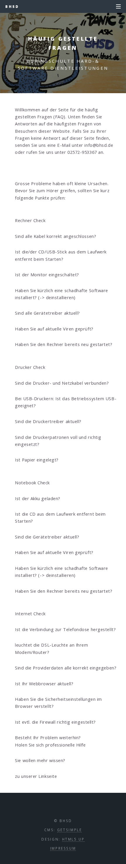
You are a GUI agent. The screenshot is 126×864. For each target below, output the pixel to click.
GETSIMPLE (69, 829)
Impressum (63, 848)
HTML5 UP (73, 839)
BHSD (12, 6)
